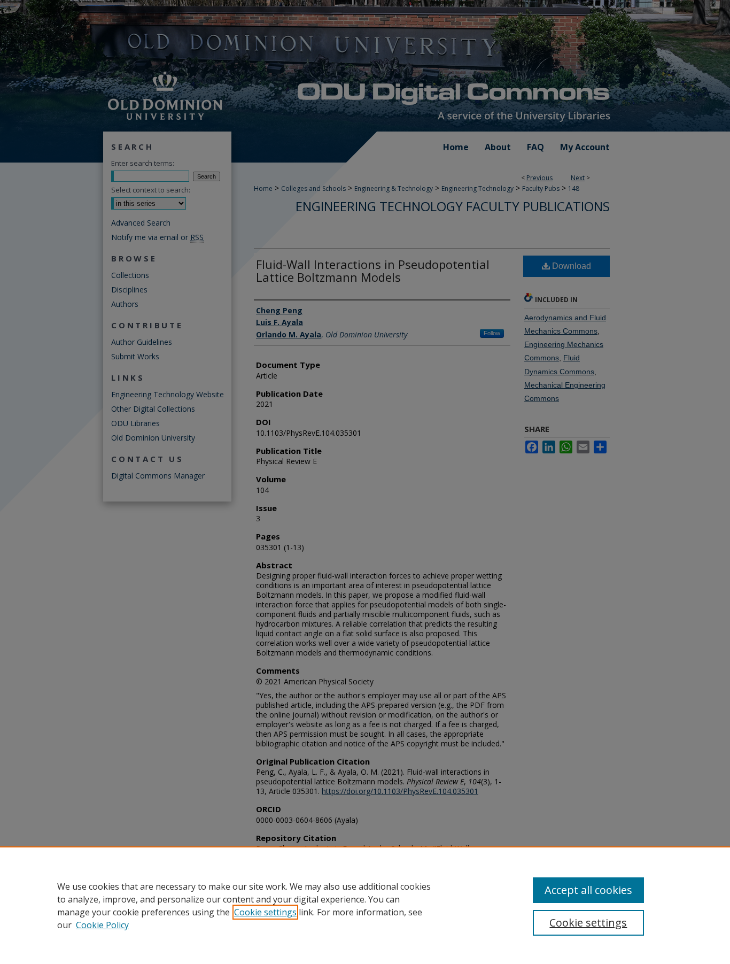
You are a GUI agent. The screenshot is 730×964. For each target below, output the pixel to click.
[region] (365, 905)
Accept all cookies (588, 890)
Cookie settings (265, 912)
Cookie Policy (102, 925)
